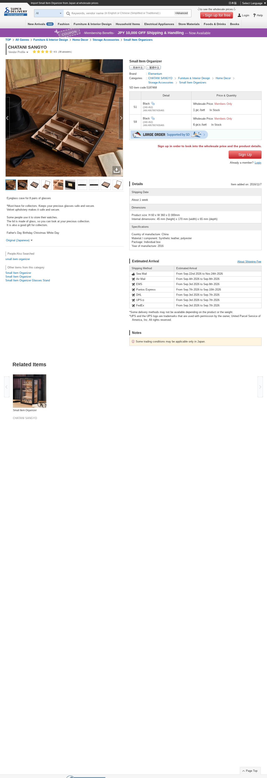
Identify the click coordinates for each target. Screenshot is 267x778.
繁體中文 (154, 67)
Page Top (251, 770)
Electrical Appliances (159, 24)
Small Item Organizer (18, 272)
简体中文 (138, 67)
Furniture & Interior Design (93, 24)
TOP (8, 39)
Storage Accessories (106, 39)
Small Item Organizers (137, 39)
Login (258, 162)
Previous (6, 386)
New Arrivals (40, 24)
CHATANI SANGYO (160, 78)
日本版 (233, 3)
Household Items (128, 24)
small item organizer (17, 259)
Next (260, 386)
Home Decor (80, 39)
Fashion (63, 24)
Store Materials (189, 24)
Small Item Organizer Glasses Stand (27, 280)
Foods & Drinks (215, 24)
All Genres (22, 39)
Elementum (155, 73)
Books (234, 24)
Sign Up (245, 155)
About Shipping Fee (249, 261)
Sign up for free (217, 15)
